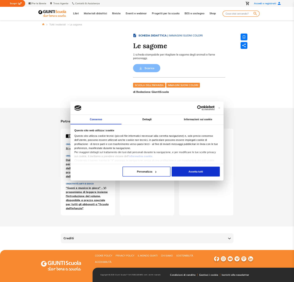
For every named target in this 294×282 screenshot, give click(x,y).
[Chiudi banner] (219, 108)
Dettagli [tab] (147, 119)
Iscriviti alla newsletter (235, 274)
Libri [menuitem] (76, 13)
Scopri (13, 3)
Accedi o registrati (265, 3)
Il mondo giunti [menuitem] (148, 255)
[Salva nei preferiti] (244, 37)
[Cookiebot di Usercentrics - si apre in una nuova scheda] (200, 108)
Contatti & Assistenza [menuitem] (87, 3)
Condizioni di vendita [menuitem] (182, 274)
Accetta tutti (196, 171)
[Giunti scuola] (64, 266)
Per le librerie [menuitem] (39, 3)
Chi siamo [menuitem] (167, 255)
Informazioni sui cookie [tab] (198, 119)
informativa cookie (140, 156)
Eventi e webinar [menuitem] (136, 13)
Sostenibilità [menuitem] (184, 255)
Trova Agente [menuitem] (60, 3)
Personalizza (144, 171)
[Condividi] (244, 45)
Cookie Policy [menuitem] (103, 255)
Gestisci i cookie (208, 274)
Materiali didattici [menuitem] (95, 13)
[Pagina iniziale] (43, 24)
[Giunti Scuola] (52, 13)
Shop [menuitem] (212, 13)
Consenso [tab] (96, 119)
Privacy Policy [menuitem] (125, 255)
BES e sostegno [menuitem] (194, 13)
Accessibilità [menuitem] (103, 261)
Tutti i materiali (57, 24)
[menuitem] (216, 258)
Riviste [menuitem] (116, 13)
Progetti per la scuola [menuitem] (165, 13)
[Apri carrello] (248, 3)
